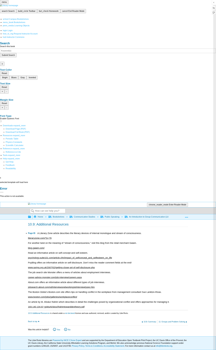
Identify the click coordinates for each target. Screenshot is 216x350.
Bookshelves (58, 217)
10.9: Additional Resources (39, 313)
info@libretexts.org (163, 346)
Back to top (32, 321)
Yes (58, 330)
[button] (10, 165)
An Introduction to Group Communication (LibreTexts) (152, 217)
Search (32, 211)
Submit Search (8, 55)
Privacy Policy (78, 346)
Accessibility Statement (114, 346)
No (69, 330)
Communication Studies (84, 217)
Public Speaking (112, 217)
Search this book (7, 46)
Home (40, 217)
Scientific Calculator (14, 145)
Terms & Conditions (94, 346)
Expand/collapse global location (186, 216)
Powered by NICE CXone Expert (67, 340)
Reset (4, 73)
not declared (70, 313)
